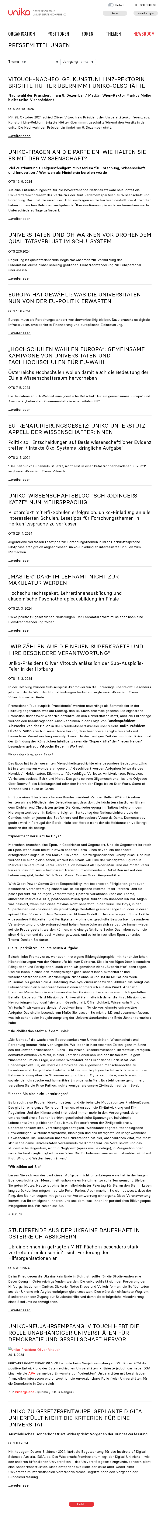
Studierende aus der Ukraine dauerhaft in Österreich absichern (74, 1233)
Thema (13, 61)
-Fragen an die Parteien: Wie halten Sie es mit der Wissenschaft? (77, 155)
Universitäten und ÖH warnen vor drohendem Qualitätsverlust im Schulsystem (79, 238)
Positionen (58, 33)
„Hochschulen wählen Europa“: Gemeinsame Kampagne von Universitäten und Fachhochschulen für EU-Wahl (76, 356)
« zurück (15, 1214)
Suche (115, 13)
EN (152, 5)
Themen (113, 33)
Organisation (21, 33)
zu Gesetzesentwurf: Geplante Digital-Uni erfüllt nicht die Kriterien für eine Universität (77, 1418)
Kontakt (81, 1504)
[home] (37, 11)
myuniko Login (145, 13)
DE (140, 5)
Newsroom (144, 33)
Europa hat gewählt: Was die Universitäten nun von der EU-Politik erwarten (74, 297)
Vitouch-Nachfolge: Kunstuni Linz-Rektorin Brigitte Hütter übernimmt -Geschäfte (76, 82)
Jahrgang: (70, 61)
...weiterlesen (19, 136)
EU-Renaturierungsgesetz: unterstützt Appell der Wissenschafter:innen (78, 429)
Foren (87, 33)
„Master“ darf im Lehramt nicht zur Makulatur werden (63, 580)
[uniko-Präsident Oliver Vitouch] (34, 1349)
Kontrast (119, 5)
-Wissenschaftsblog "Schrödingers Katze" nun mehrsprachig (72, 499)
